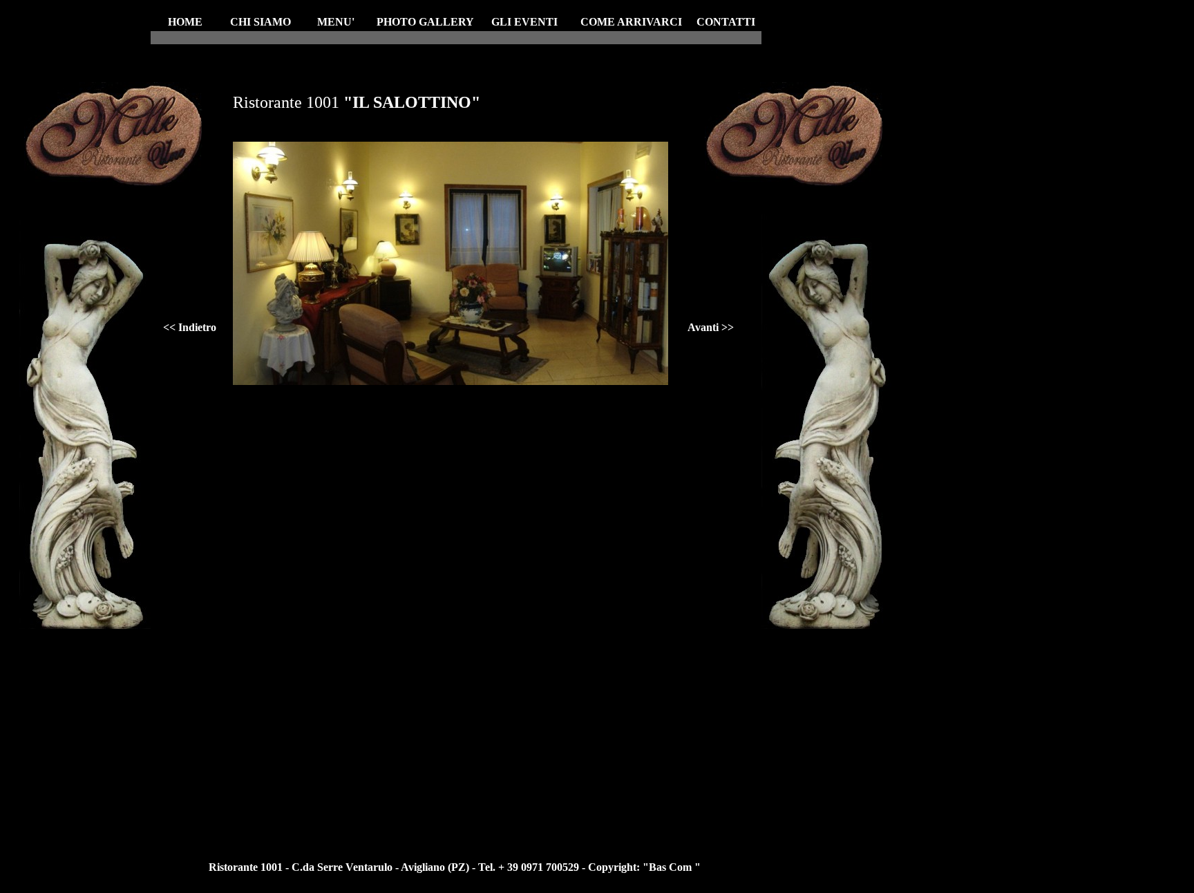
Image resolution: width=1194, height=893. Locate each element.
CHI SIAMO (260, 22)
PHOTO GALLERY (425, 22)
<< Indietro (189, 327)
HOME (185, 22)
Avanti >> (711, 327)
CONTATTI (725, 22)
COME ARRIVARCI (631, 22)
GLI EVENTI (524, 22)
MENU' (335, 22)
